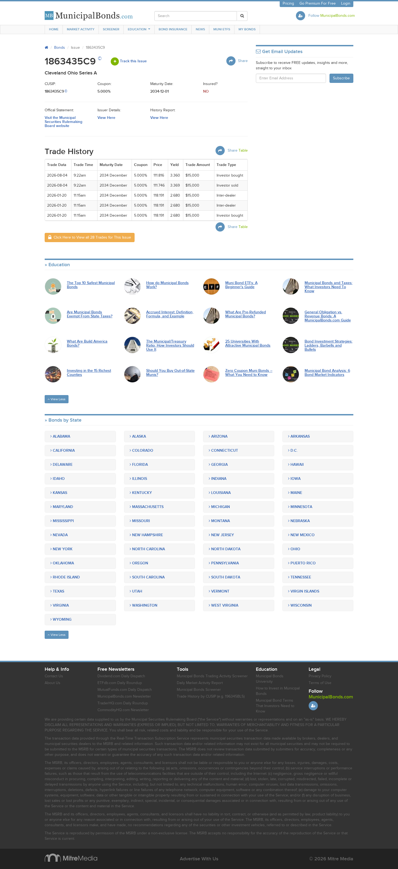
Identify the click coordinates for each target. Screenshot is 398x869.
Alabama (61, 436)
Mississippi (63, 521)
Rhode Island (66, 577)
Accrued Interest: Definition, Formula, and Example (169, 314)
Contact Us (54, 676)
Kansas (59, 492)
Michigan (220, 507)
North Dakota (225, 549)
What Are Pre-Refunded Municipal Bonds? (245, 314)
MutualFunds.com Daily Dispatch (124, 690)
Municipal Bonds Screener (199, 690)
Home (53, 29)
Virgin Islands (304, 591)
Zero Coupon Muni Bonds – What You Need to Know (248, 373)
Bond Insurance (173, 29)
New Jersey (222, 535)
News (200, 29)
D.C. (293, 450)
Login (345, 3)
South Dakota (225, 577)
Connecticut (224, 450)
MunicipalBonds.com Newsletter (124, 696)
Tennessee (300, 577)
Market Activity (80, 29)
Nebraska (299, 521)
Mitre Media (71, 858)
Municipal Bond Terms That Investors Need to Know (275, 706)
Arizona (218, 436)
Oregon (139, 563)
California (63, 450)
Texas (58, 591)
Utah (136, 591)
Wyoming (61, 619)
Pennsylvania (224, 563)
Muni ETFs (221, 29)
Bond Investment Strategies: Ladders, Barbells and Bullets (329, 345)
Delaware (62, 464)
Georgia (219, 464)
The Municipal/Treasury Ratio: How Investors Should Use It (170, 345)
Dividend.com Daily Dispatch (121, 676)
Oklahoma (63, 563)
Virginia (60, 605)
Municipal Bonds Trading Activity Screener (212, 676)
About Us (52, 683)
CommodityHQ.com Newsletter (123, 710)
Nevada (60, 535)
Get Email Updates (281, 51)
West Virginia (224, 605)
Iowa (295, 478)
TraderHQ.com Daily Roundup (122, 703)
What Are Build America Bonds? (87, 343)
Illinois (139, 478)
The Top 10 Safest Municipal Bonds (91, 285)
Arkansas (299, 436)
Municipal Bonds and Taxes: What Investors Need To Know (329, 287)
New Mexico (302, 535)
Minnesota (300, 507)
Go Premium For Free (317, 3)
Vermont (219, 591)
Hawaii (296, 464)
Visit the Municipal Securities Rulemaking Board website (63, 121)
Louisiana (220, 492)
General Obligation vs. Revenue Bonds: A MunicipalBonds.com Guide (328, 316)
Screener (111, 29)
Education (137, 29)
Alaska (138, 436)
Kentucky (141, 492)
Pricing (288, 3)
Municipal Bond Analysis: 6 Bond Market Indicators (327, 373)
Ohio (294, 549)
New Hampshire (147, 535)
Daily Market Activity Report (200, 683)
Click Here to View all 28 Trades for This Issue (91, 237)
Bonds (59, 47)
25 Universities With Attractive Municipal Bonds (247, 343)
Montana (220, 521)
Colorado (142, 450)
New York (62, 549)
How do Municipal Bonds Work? (167, 285)
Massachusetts (147, 507)
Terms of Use (320, 683)
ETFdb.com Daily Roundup (119, 683)
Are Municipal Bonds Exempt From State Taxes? (89, 314)
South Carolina (148, 577)
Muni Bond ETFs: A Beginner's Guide (241, 285)
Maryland (62, 507)
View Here (106, 117)
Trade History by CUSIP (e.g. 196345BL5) (210, 696)
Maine (295, 492)
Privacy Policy (320, 676)
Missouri (140, 521)
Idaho (58, 478)
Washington (144, 605)
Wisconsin (300, 605)
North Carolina (148, 549)
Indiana (218, 478)
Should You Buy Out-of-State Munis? (170, 373)
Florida (139, 464)
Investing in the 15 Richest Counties (89, 373)
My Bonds (247, 29)
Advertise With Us (199, 859)
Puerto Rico (302, 563)
